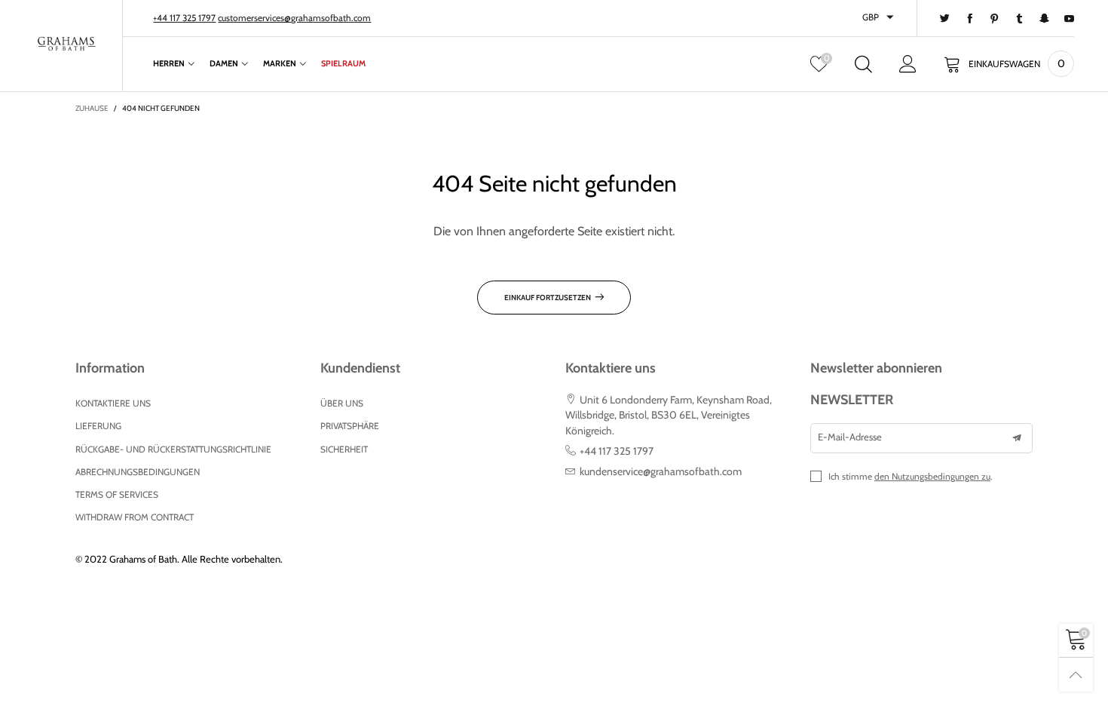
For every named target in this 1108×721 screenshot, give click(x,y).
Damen (224, 63)
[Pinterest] (994, 19)
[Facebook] (969, 19)
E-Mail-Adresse (850, 437)
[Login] (908, 64)
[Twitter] (944, 19)
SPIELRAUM (343, 63)
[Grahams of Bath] (66, 43)
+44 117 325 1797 (184, 17)
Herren (169, 63)
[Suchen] (863, 64)
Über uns (341, 403)
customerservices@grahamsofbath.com (294, 17)
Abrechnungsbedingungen (137, 471)
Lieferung (98, 425)
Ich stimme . (910, 476)
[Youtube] (1069, 19)
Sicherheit (344, 449)
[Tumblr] (1019, 19)
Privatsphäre (349, 425)
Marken (279, 63)
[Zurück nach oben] (1076, 675)
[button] (1017, 438)
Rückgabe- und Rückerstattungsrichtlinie (173, 449)
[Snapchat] (1044, 19)
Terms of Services (116, 494)
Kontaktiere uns (113, 403)
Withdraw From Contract (134, 517)
